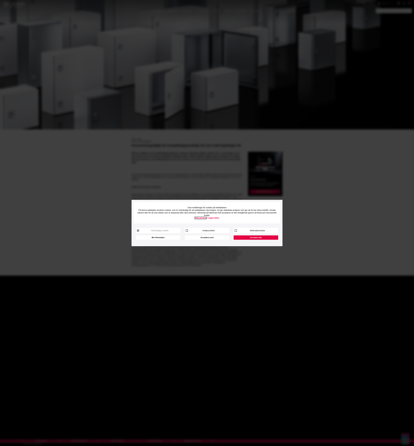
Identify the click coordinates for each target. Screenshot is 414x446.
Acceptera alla (256, 237)
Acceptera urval (207, 237)
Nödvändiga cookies (160, 230)
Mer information (158, 237)
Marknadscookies (257, 230)
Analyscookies (208, 230)
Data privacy (200, 218)
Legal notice (213, 218)
